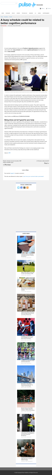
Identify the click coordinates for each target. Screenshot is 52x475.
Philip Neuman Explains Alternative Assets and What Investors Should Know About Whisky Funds (27, 313)
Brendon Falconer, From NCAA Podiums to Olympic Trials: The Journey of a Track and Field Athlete (28, 409)
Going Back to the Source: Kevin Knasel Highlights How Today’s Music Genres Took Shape (27, 337)
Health (13, 13)
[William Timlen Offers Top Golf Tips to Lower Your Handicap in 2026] (26, 265)
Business (31, 13)
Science (18, 13)
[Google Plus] (24, 188)
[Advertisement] (26, 36)
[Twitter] (18, 188)
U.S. (35, 13)
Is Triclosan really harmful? (43, 161)
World (39, 13)
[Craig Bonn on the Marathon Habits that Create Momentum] (26, 351)
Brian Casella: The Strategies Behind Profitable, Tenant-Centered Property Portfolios (28, 289)
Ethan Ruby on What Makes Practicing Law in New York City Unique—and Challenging (27, 385)
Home (2, 13)
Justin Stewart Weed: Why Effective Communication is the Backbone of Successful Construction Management (27, 434)
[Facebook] (21, 188)
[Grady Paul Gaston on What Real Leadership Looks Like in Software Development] (26, 244)
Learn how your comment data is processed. (33, 176)
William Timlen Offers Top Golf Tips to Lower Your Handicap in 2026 (27, 273)
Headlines (8, 13)
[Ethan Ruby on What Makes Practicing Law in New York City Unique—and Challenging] (26, 374)
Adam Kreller (4, 25)
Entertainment (46, 13)
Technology (24, 13)
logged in (12, 173)
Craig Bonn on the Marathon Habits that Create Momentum (27, 361)
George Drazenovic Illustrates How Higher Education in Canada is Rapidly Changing (27, 458)
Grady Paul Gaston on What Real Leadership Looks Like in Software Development (27, 255)
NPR (9, 153)
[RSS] (27, 188)
